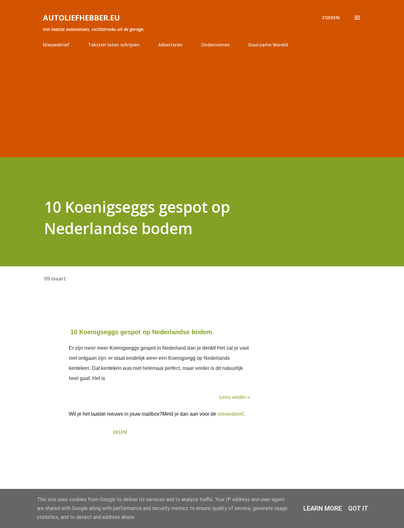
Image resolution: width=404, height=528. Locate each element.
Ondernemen (215, 45)
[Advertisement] (202, 100)
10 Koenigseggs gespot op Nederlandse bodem (141, 332)
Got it (358, 508)
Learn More (322, 508)
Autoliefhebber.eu (81, 17)
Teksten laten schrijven (114, 45)
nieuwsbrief (230, 414)
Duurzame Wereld (268, 45)
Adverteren (170, 45)
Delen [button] (120, 432)
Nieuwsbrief (56, 45)
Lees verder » (234, 397)
